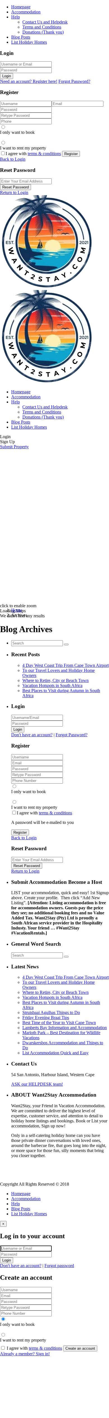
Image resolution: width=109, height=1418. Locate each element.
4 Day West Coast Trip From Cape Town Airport (65, 665)
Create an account (80, 1348)
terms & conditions (44, 153)
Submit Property (14, 446)
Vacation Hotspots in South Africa (52, 685)
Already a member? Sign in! (25, 1353)
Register (71, 154)
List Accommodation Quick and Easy (55, 1052)
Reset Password (15, 187)
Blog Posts (20, 37)
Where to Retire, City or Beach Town (55, 680)
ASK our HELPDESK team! (37, 1084)
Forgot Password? (74, 81)
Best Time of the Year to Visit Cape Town (59, 1022)
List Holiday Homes (29, 42)
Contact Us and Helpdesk (45, 22)
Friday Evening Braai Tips (45, 1017)
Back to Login (12, 159)
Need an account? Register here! (28, 81)
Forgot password (59, 1265)
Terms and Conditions (41, 27)
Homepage (20, 6)
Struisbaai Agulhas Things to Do (51, 1012)
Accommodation (26, 12)
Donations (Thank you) (43, 32)
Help (15, 17)
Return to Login (14, 192)
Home (16, 610)
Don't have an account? (32, 734)
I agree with (33, 153)
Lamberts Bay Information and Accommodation (64, 1027)
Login (6, 76)
